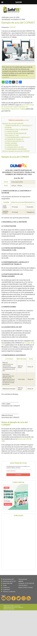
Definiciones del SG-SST (9, 581)
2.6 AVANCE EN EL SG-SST (14, 147)
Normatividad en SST (8, 579)
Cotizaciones (6, 587)
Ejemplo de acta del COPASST (12, 123)
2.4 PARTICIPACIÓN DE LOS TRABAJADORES (14, 142)
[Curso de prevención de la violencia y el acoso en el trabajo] (15, 509)
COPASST (12, 27)
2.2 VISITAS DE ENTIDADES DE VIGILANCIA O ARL (15, 134)
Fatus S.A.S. (14, 607)
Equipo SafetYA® (7, 583)
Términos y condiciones (9, 591)
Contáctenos (6, 589)
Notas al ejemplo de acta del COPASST (16, 151)
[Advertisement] (18, 543)
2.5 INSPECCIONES (11, 145)
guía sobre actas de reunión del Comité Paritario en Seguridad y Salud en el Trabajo (17, 107)
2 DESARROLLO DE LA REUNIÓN (16, 129)
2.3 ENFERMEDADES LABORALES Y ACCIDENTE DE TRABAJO (17, 138)
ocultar (25, 120)
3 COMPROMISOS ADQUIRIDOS (16, 149)
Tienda (5, 585)
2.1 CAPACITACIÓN (11, 131)
